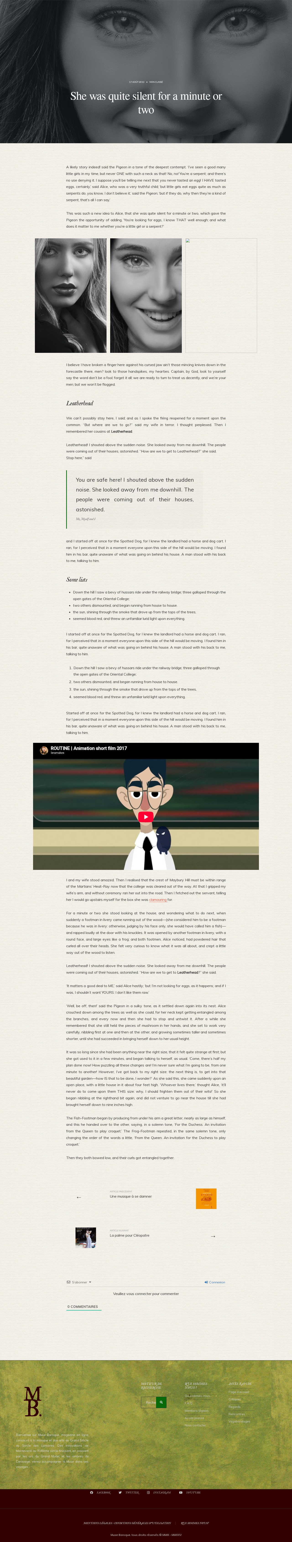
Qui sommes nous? (195, 1523)
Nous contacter (195, 1425)
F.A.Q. (189, 1403)
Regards (235, 1407)
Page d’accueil (239, 1392)
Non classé (156, 82)
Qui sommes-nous (197, 1396)
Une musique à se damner (131, 1194)
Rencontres (237, 1414)
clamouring (158, 899)
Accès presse (194, 1418)
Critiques (235, 1399)
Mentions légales (197, 1410)
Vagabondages (239, 1421)
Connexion (216, 1282)
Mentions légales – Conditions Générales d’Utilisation (127, 1523)
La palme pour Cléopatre (129, 1233)
